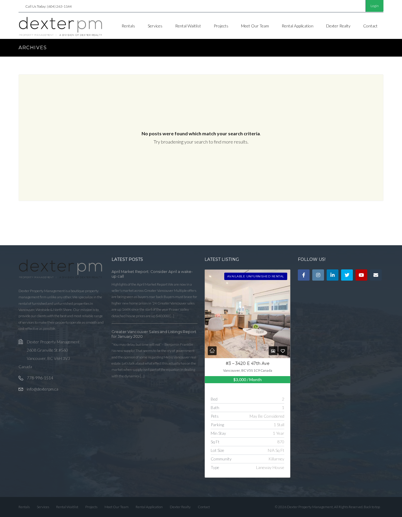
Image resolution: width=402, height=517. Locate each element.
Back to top (372, 507)
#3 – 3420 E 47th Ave (248, 363)
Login (375, 6)
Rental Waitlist (188, 25)
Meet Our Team (255, 25)
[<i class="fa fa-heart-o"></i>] (283, 350)
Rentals (128, 25)
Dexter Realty (338, 25)
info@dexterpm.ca (42, 388)
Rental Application (297, 25)
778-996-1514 (40, 377)
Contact (370, 25)
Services (155, 25)
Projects (221, 25)
